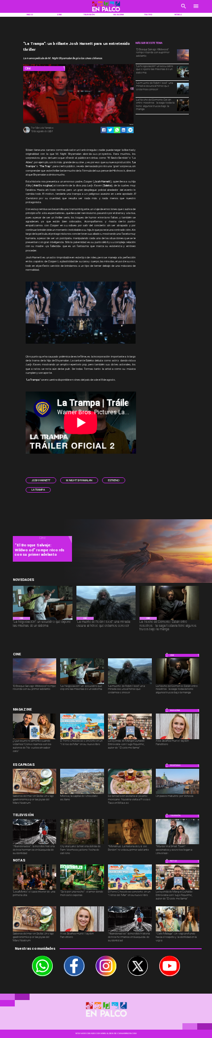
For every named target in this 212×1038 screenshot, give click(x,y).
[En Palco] (183, 9)
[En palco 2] (106, 12)
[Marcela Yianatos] (26, 132)
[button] (41, 480)
